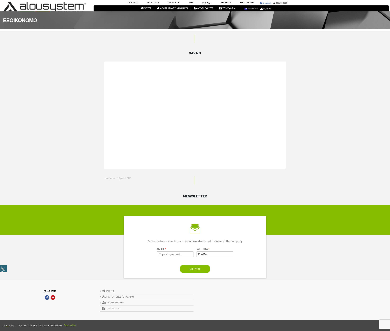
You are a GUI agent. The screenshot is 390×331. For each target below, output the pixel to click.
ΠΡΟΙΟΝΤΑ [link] (132, 2)
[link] (3, 268)
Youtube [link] (53, 297)
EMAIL (161, 249)
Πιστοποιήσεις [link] (70, 325)
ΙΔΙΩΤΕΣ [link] (147, 8)
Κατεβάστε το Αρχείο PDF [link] (117, 178)
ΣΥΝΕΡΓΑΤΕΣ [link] (174, 2)
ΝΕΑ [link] (191, 2)
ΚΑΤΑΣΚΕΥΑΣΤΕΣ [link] (204, 8)
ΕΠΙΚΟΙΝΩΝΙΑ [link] (247, 2)
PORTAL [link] (267, 8)
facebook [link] (266, 3)
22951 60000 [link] (281, 3)
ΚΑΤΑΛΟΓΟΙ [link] (153, 2)
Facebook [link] (47, 297)
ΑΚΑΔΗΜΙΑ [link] (226, 2)
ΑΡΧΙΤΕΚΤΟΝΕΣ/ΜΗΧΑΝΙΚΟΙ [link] (174, 8)
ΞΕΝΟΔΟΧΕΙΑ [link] (229, 8)
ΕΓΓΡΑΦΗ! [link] (195, 268)
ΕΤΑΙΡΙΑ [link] (206, 3)
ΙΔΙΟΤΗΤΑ (203, 249)
